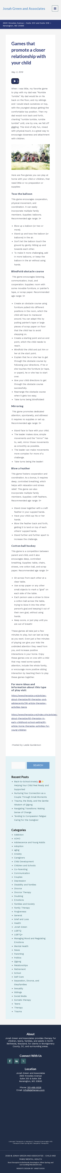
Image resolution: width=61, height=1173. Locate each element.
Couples (18, 877)
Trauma (18, 1011)
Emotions (19, 900)
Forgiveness (20, 911)
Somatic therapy (22, 1000)
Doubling (18, 896)
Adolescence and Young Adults (29, 842)
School (17, 973)
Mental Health (21, 946)
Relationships (21, 965)
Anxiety (18, 854)
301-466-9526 (34, 1087)
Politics (17, 957)
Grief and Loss (21, 919)
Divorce (18, 888)
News (17, 950)
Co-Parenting (20, 869)
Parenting (19, 954)
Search (38, 765)
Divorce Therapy (22, 892)
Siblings (18, 992)
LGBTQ (17, 930)
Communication (22, 873)
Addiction (19, 834)
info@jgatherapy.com (34, 1090)
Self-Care (19, 977)
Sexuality (18, 988)
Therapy (18, 1007)
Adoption (18, 846)
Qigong (17, 961)
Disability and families (25, 884)
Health (17, 923)
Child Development (24, 861)
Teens (17, 1004)
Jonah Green (20, 927)
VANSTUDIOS (39, 1168)
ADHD (17, 838)
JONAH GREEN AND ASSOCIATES (28, 1156)
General (18, 915)
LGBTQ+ (18, 934)
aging (16, 850)
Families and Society (24, 904)
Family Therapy (22, 908)
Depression (20, 881)
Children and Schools (25, 865)
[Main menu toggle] (55, 8)
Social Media (20, 996)
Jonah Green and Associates (24, 8)
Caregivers (19, 857)
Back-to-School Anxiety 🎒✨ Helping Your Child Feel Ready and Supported (31, 785)
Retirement (20, 969)
